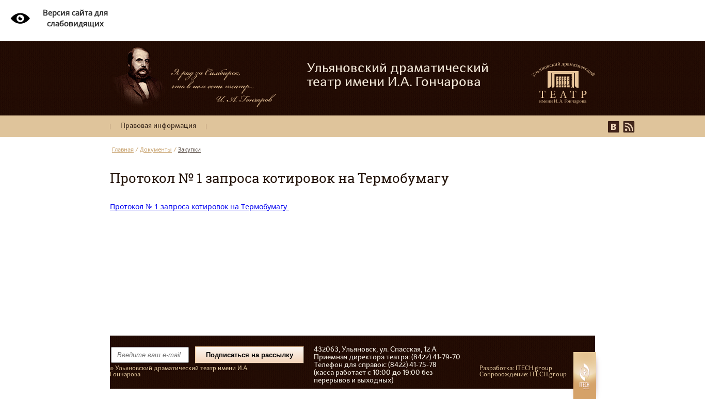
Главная (123, 149)
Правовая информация (158, 126)
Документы (156, 149)
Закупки (189, 149)
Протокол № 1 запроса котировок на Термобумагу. (199, 206)
